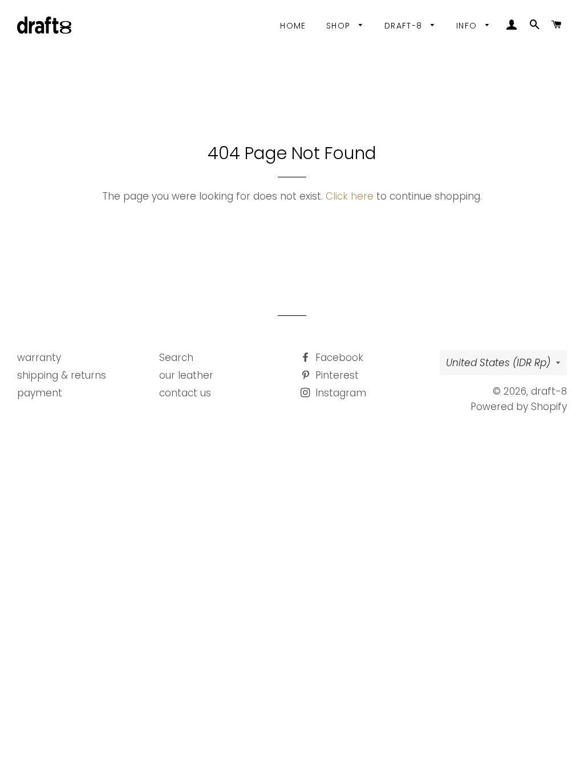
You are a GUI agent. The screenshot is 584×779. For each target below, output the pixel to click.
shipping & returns (61, 375)
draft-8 (404, 25)
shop (340, 25)
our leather (186, 375)
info (468, 25)
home (293, 25)
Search (176, 357)
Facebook (338, 357)
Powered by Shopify (519, 406)
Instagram (339, 393)
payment (39, 393)
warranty (39, 357)
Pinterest (336, 375)
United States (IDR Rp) (498, 363)
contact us (185, 393)
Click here (350, 196)
